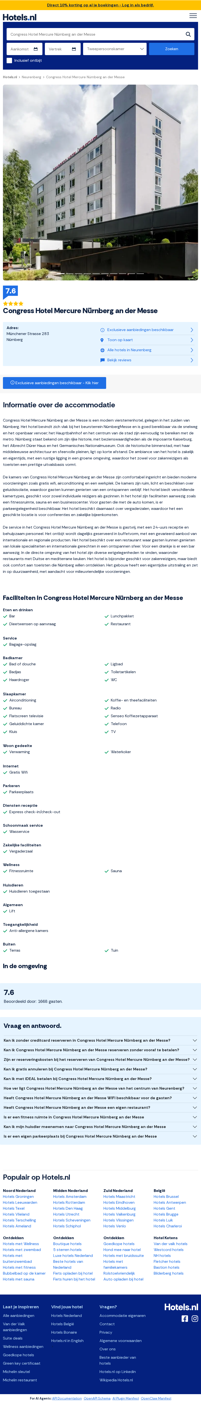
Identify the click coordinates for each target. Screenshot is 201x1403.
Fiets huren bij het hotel (74, 1279)
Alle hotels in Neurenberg (129, 349)
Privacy (106, 1332)
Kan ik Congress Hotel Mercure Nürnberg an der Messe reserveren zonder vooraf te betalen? (91, 1049)
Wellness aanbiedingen (23, 1346)
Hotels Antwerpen (170, 1202)
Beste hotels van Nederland (68, 1264)
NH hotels (162, 1255)
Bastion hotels (166, 1267)
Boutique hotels (67, 1243)
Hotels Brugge (166, 1214)
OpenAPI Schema (97, 1398)
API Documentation (67, 1398)
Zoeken (171, 48)
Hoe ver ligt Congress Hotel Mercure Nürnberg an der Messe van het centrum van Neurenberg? (94, 1088)
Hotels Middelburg (119, 1208)
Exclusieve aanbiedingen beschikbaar (140, 329)
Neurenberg (31, 77)
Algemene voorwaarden (121, 1340)
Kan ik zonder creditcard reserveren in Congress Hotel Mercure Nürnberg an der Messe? (87, 1040)
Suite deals (13, 1338)
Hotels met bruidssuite (123, 1255)
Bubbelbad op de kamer (24, 1273)
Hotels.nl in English (67, 1340)
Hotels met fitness (19, 1267)
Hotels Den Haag (68, 1208)
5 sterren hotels (67, 1249)
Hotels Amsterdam (70, 1196)
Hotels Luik (163, 1220)
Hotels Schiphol (67, 1226)
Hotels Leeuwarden (20, 1202)
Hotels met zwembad (22, 1249)
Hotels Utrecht (66, 1214)
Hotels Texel (14, 1208)
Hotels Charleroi (168, 1226)
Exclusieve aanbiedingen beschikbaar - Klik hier (56, 382)
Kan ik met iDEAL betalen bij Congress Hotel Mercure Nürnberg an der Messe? (78, 1078)
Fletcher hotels (167, 1261)
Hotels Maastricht (119, 1196)
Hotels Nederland (66, 1315)
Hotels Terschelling (19, 1220)
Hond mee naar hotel (122, 1249)
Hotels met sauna (18, 1279)
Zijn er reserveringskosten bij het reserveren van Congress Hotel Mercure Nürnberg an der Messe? (97, 1059)
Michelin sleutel (16, 1371)
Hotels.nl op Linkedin (118, 1371)
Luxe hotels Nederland (73, 1255)
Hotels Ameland (17, 1226)
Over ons (108, 1349)
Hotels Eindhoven (119, 1202)
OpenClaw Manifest (156, 1398)
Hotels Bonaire (64, 1332)
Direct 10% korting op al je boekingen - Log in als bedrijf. (100, 5)
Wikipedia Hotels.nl (116, 1380)
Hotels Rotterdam (69, 1202)
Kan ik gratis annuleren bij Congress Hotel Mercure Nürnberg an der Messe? (75, 1069)
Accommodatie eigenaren (123, 1315)
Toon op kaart (120, 339)
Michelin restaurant (20, 1380)
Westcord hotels (169, 1249)
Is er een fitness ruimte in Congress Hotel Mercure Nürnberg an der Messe (74, 1117)
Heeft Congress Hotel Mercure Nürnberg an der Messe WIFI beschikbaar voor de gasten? (88, 1097)
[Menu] (193, 16)
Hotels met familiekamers (115, 1264)
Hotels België (62, 1324)
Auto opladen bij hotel (123, 1279)
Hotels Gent (164, 1208)
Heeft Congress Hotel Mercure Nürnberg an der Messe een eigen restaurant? (77, 1107)
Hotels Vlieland (16, 1214)
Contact (107, 1324)
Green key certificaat (21, 1363)
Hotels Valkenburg (119, 1214)
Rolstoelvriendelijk (119, 1273)
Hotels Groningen (18, 1196)
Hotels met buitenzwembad (17, 1258)
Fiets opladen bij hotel (73, 1273)
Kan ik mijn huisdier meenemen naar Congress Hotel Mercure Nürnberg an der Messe (85, 1126)
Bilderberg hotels (169, 1273)
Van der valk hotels (171, 1243)
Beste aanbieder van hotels (118, 1360)
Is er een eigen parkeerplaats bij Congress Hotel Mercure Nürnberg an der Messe (80, 1136)
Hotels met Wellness (21, 1243)
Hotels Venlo (114, 1226)
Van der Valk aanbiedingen (15, 1326)
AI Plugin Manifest (126, 1398)
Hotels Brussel (166, 1196)
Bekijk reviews (119, 360)
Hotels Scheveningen (71, 1220)
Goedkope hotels (119, 1243)
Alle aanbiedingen (18, 1315)
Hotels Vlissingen (118, 1220)
